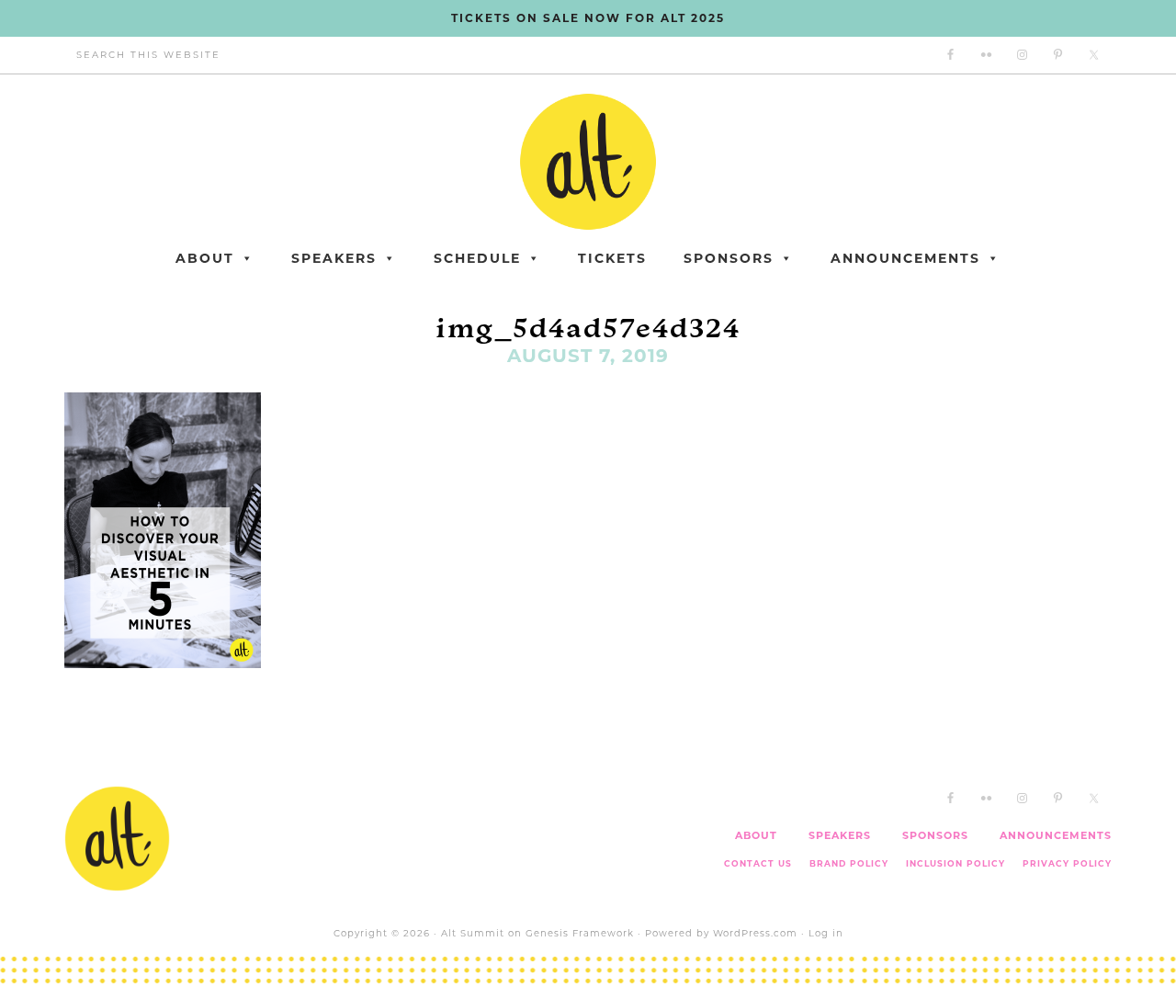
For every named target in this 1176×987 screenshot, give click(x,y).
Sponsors (729, 258)
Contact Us (758, 863)
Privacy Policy (1067, 863)
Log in (825, 933)
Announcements (905, 258)
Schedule (477, 258)
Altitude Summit (588, 162)
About (204, 258)
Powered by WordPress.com (721, 933)
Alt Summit (472, 933)
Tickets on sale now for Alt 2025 (588, 18)
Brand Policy (848, 863)
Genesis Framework (580, 933)
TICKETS (612, 258)
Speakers (334, 258)
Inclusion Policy (955, 863)
